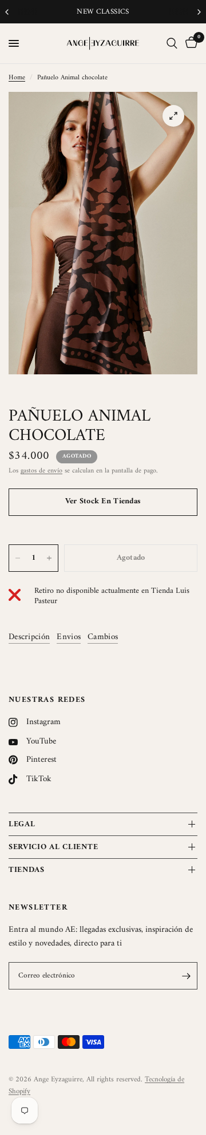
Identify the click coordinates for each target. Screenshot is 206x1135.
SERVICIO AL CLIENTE (53, 847)
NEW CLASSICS (32, 11)
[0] (189, 43)
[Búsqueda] (172, 43)
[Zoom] (173, 116)
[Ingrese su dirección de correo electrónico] (186, 975)
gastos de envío (41, 471)
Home (17, 77)
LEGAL (22, 824)
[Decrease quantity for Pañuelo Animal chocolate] (17, 558)
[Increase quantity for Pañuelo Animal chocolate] (49, 558)
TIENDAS (27, 870)
